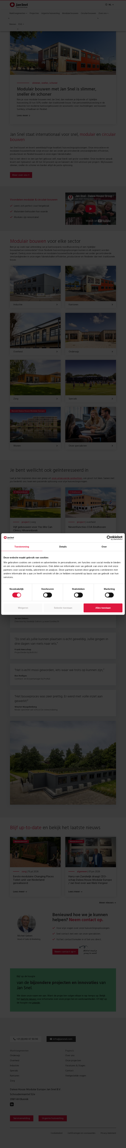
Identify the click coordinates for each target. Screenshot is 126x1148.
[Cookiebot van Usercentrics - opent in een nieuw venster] (109, 538)
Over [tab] (104, 546)
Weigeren (23, 607)
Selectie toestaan (63, 607)
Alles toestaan (103, 607)
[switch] (47, 595)
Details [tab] (63, 546)
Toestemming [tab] (21, 546)
